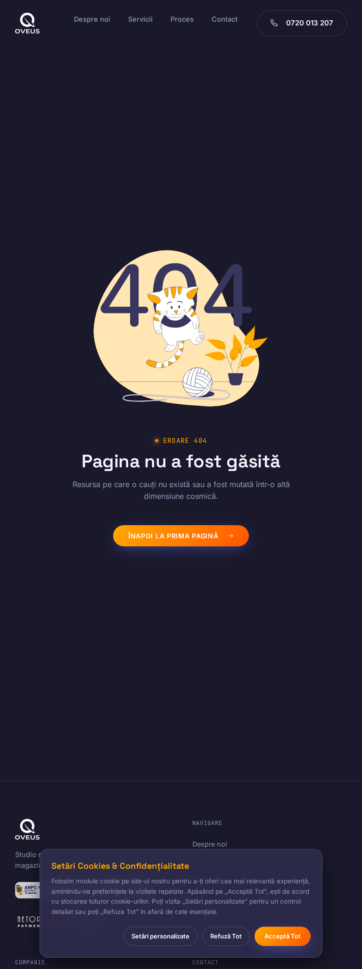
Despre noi (92, 19)
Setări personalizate (160, 936)
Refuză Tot (226, 936)
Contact (225, 19)
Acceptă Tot (282, 936)
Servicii (140, 19)
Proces (182, 19)
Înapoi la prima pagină (173, 536)
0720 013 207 (309, 22)
